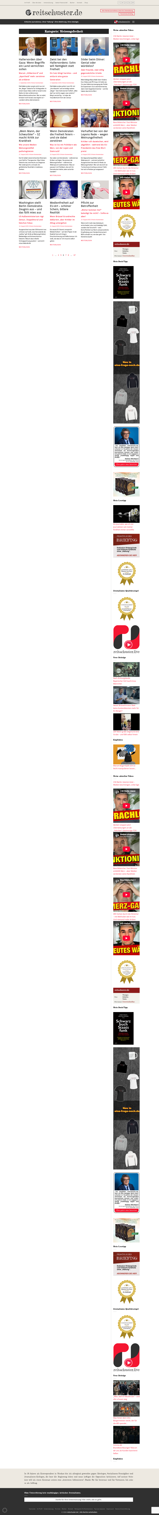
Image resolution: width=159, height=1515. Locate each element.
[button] (133, 21)
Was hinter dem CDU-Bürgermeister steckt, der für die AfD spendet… (125, 1421)
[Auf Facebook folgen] (119, 2)
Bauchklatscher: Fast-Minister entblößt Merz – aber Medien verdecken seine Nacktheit (125, 125)
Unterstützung (48, 3)
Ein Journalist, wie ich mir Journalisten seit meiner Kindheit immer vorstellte (123, 527)
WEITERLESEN (24, 104)
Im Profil (27, 3)
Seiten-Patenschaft (61, 3)
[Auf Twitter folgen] (122, 2)
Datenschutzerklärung (122, 1509)
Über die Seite (36, 3)
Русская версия (99, 1509)
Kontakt (79, 3)
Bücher (72, 3)
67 (75, 255)
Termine (57, 1509)
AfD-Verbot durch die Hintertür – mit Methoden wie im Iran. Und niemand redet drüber (126, 171)
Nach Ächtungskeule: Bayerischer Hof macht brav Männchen (124, 681)
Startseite (32, 1509)
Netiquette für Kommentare (84, 1509)
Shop (86, 3)
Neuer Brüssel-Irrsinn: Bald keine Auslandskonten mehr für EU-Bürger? (126, 708)
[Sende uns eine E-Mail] (126, 2)
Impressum (110, 1509)
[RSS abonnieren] (129, 2)
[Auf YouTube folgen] (133, 2)
